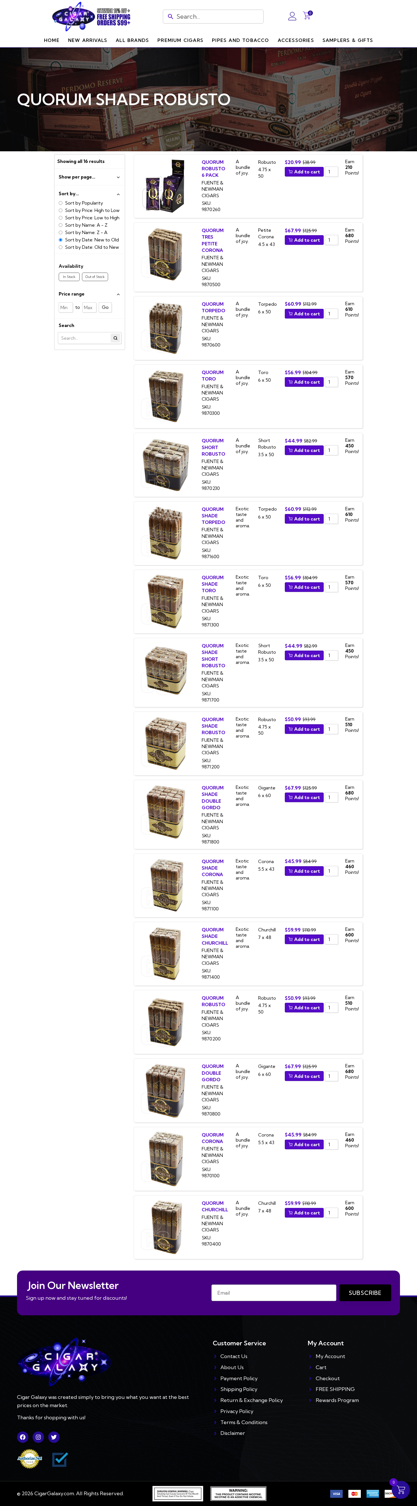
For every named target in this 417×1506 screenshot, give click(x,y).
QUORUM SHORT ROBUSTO (213, 447)
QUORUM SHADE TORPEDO (214, 515)
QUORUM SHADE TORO (213, 584)
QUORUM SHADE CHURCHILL (215, 936)
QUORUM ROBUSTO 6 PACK (213, 168)
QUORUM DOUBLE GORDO (213, 1072)
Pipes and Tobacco (240, 40)
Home (52, 40)
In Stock (69, 277)
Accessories (296, 40)
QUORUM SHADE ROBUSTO (213, 726)
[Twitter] (54, 1437)
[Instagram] (38, 1437)
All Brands (132, 40)
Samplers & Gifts (348, 40)
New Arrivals (87, 40)
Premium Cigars (180, 40)
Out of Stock (95, 277)
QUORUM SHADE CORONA (213, 868)
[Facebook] (22, 1437)
